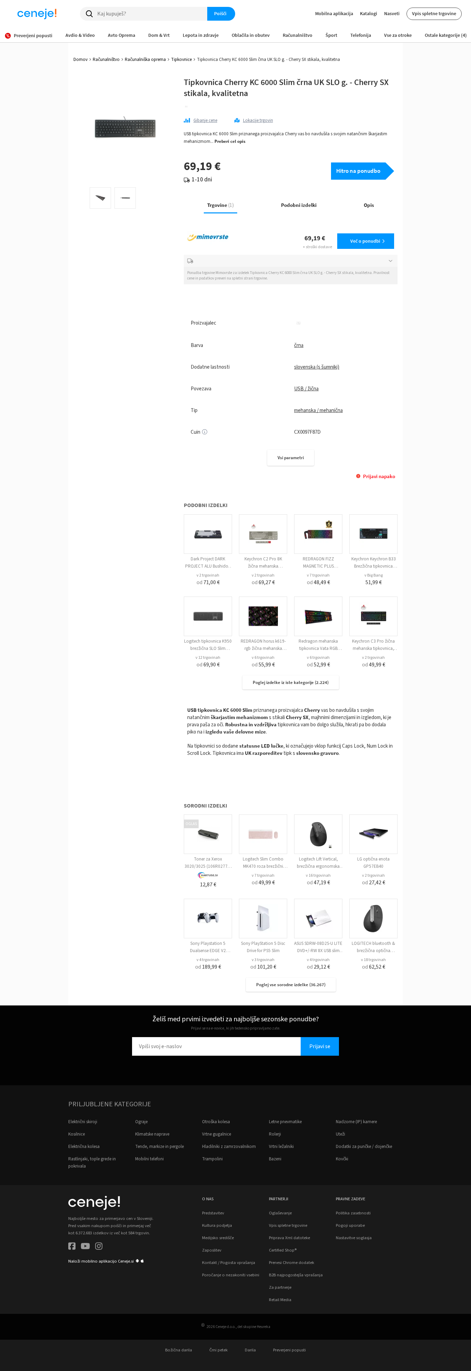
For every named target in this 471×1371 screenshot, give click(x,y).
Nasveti (392, 13)
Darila (250, 1350)
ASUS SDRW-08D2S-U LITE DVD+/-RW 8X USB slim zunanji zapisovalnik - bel (318, 950)
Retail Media (280, 1300)
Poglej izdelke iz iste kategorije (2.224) (291, 682)
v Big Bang (373, 575)
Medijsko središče (218, 1238)
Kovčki (342, 1159)
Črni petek (218, 1350)
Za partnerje (280, 1287)
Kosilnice (76, 1134)
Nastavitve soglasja (354, 1238)
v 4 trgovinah (208, 960)
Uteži (340, 1134)
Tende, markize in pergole (159, 1146)
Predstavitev (213, 1213)
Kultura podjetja (217, 1225)
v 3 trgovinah (263, 960)
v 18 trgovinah (373, 960)
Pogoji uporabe (350, 1225)
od (208, 582)
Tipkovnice (181, 59)
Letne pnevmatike (285, 1122)
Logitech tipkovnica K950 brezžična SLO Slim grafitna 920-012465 (208, 648)
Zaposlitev (211, 1250)
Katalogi (368, 13)
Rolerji (275, 1134)
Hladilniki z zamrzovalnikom (229, 1146)
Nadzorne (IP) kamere (356, 1122)
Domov (80, 59)
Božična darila (178, 1350)
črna (298, 345)
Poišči (220, 13)
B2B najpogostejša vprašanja (296, 1275)
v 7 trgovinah (318, 575)
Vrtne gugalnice (216, 1134)
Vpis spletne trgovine (434, 13)
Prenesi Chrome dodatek (291, 1262)
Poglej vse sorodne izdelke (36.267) (290, 985)
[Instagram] (98, 1247)
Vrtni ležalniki (281, 1146)
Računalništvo (106, 59)
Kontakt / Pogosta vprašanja (228, 1262)
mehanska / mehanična (318, 410)
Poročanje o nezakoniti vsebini (230, 1275)
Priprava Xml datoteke (289, 1238)
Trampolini (212, 1159)
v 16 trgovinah (318, 875)
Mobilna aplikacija (334, 13)
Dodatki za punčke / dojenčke (364, 1146)
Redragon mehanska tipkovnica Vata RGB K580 (318, 648)
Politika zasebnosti (353, 1213)
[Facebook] (72, 1247)
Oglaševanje (280, 1213)
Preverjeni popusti (289, 1350)
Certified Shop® (283, 1250)
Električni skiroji (82, 1122)
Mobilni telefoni (149, 1159)
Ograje (141, 1122)
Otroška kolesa (216, 1122)
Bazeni (275, 1159)
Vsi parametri (291, 458)
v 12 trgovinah (208, 658)
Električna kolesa (84, 1146)
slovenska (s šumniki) (316, 367)
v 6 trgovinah (263, 658)
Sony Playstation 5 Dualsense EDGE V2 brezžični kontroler (208, 950)
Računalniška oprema (145, 59)
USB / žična (306, 388)
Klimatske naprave (152, 1134)
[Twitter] (85, 1247)
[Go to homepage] (36, 13)
